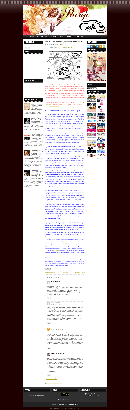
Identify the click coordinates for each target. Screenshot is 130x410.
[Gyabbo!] (91, 105)
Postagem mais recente (50, 272)
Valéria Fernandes (56, 353)
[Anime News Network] (91, 138)
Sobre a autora (44, 37)
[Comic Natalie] (101, 135)
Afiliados (62, 37)
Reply (49, 297)
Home (25, 37)
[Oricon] (91, 153)
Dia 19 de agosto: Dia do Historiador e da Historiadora (37, 105)
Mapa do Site (70, 37)
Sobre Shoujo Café (33, 37)
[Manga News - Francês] (91, 142)
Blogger (76, 404)
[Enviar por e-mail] (45, 269)
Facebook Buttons (94, 395)
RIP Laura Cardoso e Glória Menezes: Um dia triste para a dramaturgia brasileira (37, 120)
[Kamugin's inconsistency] (91, 135)
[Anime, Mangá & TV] (101, 125)
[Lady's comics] (91, 112)
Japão (63, 47)
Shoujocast (54, 37)
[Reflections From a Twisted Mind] (91, 108)
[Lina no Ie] (101, 97)
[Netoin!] (101, 115)
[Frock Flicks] (91, 132)
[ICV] (91, 149)
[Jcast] (101, 108)
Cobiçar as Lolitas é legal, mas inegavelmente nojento (64, 42)
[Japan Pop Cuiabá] (101, 112)
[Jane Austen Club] (91, 118)
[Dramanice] (101, 105)
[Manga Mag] (101, 156)
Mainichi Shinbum (54, 85)
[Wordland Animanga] (91, 128)
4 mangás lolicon (54, 106)
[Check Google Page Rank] (65, 399)
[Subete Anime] (91, 125)
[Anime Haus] (101, 118)
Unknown (54, 328)
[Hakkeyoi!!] (101, 149)
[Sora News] (101, 132)
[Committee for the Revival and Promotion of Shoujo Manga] (101, 153)
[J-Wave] (101, 122)
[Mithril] (91, 115)
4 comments (70, 47)
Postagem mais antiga (80, 272)
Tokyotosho (58, 90)
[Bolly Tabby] (91, 156)
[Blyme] (91, 101)
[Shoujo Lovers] (101, 142)
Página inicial (65, 272)
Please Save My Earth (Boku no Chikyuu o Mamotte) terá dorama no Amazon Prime (37, 136)
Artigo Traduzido (57, 47)
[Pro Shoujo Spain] (101, 146)
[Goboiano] (91, 122)
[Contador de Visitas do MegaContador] (65, 395)
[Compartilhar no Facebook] (50, 269)
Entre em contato (80, 37)
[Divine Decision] (101, 128)
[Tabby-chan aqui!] (101, 101)
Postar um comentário (51, 379)
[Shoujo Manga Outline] (91, 146)
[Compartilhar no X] (49, 269)
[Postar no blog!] (47, 269)
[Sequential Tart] (101, 138)
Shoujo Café (64, 404)
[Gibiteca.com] (91, 97)
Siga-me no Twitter (37, 395)
